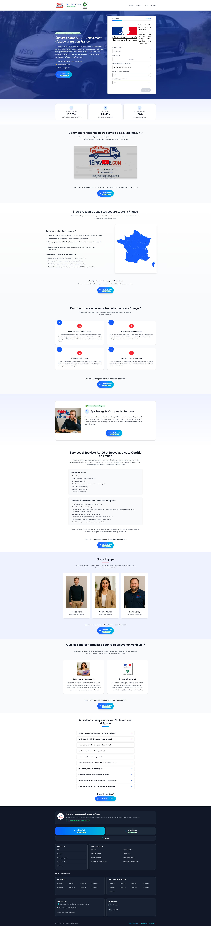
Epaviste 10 (123, 883)
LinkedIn (115, 909)
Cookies (59, 866)
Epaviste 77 (72, 883)
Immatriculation (117, 47)
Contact (153, 5)
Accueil (131, 5)
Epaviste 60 (134, 887)
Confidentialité (61, 862)
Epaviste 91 (94, 883)
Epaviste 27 (134, 883)
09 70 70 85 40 (75, 4)
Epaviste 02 (111, 883)
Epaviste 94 (83, 887)
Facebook (116, 905)
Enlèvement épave (128, 857)
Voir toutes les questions (107, 799)
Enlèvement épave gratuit (99, 861)
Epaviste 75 (60, 883)
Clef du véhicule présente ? (120, 71)
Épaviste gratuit (127, 849)
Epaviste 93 (72, 887)
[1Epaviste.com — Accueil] (60, 816)
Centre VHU (126, 853)
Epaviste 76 (146, 887)
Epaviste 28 (146, 883)
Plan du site (152, 923)
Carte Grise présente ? (119, 79)
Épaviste (93, 849)
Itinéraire (107, 838)
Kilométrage (116, 55)
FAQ (146, 5)
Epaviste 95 (94, 887)
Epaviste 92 (60, 887)
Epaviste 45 (111, 887)
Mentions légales (62, 858)
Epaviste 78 (83, 883)
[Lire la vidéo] (105, 162)
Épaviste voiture (96, 853)
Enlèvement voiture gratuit (131, 861)
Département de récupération (121, 63)
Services (138, 5)
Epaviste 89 (111, 891)
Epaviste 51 (123, 887)
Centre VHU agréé (96, 857)
